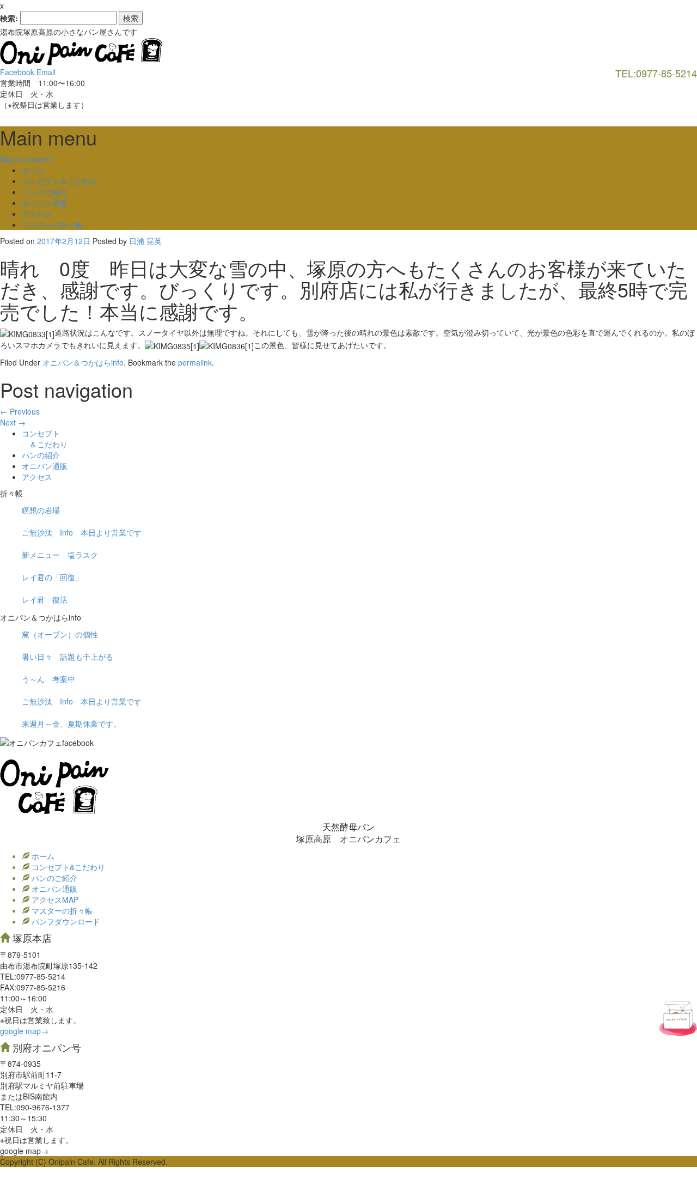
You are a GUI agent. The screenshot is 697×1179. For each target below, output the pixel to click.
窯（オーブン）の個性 (60, 634)
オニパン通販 (45, 202)
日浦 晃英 (145, 240)
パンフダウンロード (64, 921)
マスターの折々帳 (52, 224)
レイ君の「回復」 (52, 577)
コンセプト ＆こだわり (45, 438)
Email (46, 71)
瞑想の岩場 (41, 510)
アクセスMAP (53, 899)
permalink (195, 362)
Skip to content (25, 159)
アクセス (37, 213)
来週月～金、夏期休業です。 (71, 723)
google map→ (24, 1030)
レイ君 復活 (45, 599)
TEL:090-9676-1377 (35, 1107)
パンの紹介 (41, 454)
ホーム (33, 170)
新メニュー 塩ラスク (60, 554)
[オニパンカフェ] (81, 50)
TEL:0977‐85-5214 (32, 976)
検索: (9, 18)
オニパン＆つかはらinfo (83, 362)
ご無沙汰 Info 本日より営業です (82, 532)
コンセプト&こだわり (67, 866)
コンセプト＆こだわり (60, 180)
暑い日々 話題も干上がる (67, 656)
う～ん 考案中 (48, 678)
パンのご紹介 (45, 191)
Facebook (17, 71)
